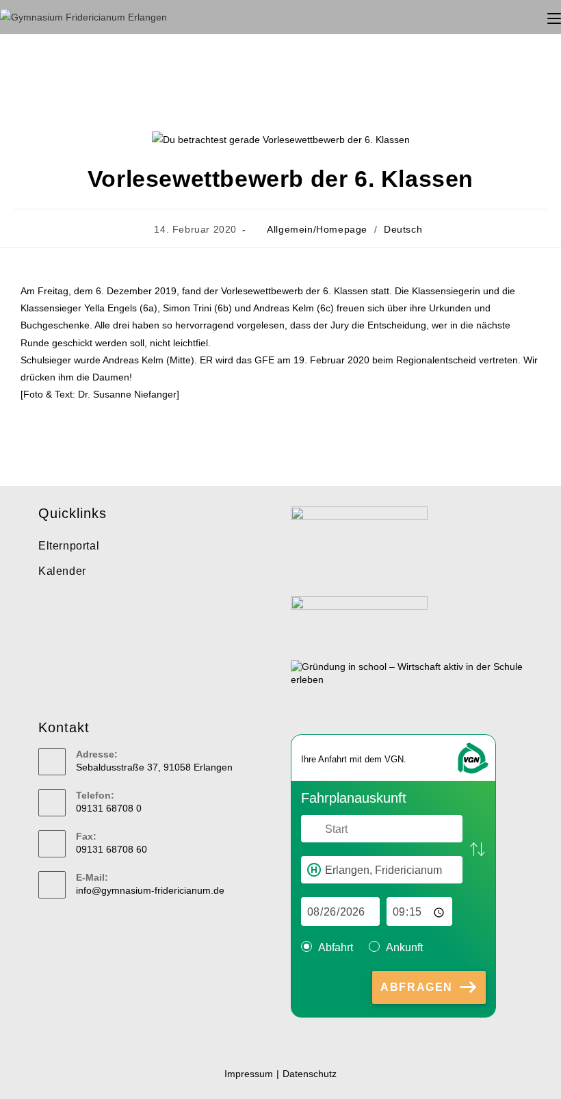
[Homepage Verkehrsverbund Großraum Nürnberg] (472, 757)
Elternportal (68, 546)
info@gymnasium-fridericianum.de (150, 890)
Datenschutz (310, 1073)
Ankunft (404, 947)
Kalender (62, 571)
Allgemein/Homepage (317, 229)
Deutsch (403, 229)
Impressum (248, 1073)
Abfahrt (335, 947)
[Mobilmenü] (554, 16)
